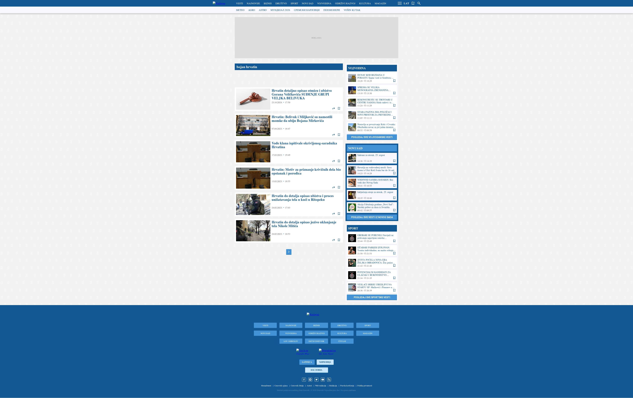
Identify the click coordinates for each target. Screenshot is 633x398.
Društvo (281, 3)
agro (251, 10)
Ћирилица (325, 362)
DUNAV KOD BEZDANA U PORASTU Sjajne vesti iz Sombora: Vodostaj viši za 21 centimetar (372, 78)
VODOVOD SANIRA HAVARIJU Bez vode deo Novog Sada (372, 182)
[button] (400, 3)
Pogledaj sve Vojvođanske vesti (372, 137)
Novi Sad (307, 3)
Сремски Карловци (307, 10)
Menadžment (266, 385)
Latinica (307, 362)
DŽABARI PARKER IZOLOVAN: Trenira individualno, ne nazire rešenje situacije (372, 250)
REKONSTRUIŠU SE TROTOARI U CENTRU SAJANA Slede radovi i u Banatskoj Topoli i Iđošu (372, 102)
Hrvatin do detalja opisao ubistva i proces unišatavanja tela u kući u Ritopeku (289, 204)
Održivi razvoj (345, 3)
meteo (240, 10)
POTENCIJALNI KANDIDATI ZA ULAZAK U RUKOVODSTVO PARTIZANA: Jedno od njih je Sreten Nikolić (372, 275)
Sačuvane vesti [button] (413, 3)
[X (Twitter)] (316, 380)
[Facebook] (304, 380)
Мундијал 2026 (280, 10)
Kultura (365, 3)
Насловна (316, 370)
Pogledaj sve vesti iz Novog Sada (372, 217)
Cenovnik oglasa (280, 385)
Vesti (239, 3)
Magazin (380, 3)
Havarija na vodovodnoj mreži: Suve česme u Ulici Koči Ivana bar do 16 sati (372, 170)
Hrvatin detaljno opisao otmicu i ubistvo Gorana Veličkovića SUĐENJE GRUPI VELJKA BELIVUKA (289, 99)
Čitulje (342, 341)
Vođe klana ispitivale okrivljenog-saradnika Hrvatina (289, 152)
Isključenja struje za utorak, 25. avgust (372, 195)
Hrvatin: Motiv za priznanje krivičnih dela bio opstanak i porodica (289, 178)
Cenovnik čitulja (297, 385)
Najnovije (253, 3)
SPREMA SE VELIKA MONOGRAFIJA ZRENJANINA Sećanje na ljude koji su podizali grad (372, 90)
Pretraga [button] (419, 3)
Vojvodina (324, 3)
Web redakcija (320, 385)
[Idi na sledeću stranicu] (288, 251)
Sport (294, 3)
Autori (309, 385)
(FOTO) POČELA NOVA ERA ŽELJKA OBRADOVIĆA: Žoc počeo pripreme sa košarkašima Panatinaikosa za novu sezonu (372, 263)
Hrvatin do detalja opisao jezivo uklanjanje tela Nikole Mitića (289, 231)
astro (263, 10)
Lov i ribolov (291, 341)
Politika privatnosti (364, 385)
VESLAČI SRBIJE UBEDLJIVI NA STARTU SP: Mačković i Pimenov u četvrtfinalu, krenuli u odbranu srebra (372, 287)
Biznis (268, 3)
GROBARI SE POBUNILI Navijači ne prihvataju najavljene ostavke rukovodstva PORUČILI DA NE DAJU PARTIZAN (372, 238)
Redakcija (333, 385)
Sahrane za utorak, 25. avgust (372, 158)
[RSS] (329, 380)
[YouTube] (323, 380)
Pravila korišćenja (347, 385)
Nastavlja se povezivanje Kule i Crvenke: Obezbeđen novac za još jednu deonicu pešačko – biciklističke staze (372, 127)
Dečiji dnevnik (316, 341)
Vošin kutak (352, 10)
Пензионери (331, 10)
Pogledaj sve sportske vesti (372, 297)
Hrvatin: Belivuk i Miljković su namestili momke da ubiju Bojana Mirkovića (289, 125)
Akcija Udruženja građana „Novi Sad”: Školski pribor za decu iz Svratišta (372, 207)
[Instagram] (310, 380)
